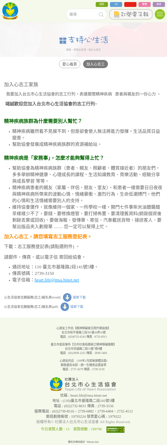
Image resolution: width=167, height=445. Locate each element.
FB (116, 4)
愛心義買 (69, 64)
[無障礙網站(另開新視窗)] (116, 429)
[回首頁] (83, 390)
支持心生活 (80, 49)
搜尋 (101, 14)
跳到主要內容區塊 (13, 2)
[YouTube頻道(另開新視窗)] (130, 4)
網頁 (158, 4)
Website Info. (93, 442)
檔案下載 (79, 297)
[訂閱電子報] (131, 14)
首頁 (68, 49)
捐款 (101, 4)
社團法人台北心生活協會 (10, 11)
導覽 (144, 4)
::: (1, 6)
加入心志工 (95, 64)
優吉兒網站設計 (76, 442)
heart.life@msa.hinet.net (57, 279)
